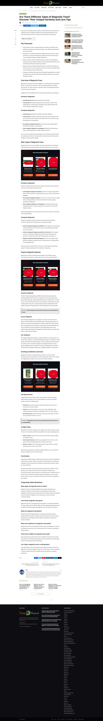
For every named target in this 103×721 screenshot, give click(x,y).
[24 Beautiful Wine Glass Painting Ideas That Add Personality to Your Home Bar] (67, 47)
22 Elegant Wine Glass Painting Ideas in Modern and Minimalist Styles (77, 35)
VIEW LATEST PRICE (28, 386)
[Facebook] (15, 33)
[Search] (83, 7)
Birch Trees (58, 7)
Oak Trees (37, 7)
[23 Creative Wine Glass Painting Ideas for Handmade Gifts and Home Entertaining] (67, 61)
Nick (23, 22)
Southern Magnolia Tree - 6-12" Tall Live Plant (40, 279)
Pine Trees (43, 7)
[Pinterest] (15, 41)
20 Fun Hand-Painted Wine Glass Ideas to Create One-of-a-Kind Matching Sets (77, 41)
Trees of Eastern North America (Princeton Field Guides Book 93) (52, 169)
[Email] (15, 44)
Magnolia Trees (23, 13)
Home (31, 7)
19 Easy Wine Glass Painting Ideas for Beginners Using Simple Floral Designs (76, 54)
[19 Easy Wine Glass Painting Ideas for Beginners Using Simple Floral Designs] (67, 54)
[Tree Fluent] (51, 3)
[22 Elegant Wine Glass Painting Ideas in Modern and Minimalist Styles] (67, 35)
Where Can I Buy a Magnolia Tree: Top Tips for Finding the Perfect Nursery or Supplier (54, 586)
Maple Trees (22, 602)
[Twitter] (15, 36)
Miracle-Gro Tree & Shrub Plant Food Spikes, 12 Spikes (28, 169)
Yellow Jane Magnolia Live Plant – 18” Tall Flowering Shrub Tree (40, 169)
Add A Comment (40, 593)
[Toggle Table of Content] (33, 38)
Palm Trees (51, 7)
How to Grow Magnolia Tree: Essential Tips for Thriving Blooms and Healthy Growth (24, 586)
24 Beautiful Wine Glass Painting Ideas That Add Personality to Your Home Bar (77, 47)
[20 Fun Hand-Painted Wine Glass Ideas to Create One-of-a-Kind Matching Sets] (67, 41)
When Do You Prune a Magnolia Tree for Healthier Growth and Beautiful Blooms (39, 586)
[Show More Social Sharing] (48, 26)
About (70, 7)
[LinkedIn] (15, 39)
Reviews (65, 7)
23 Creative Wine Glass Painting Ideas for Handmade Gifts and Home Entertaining (77, 61)
